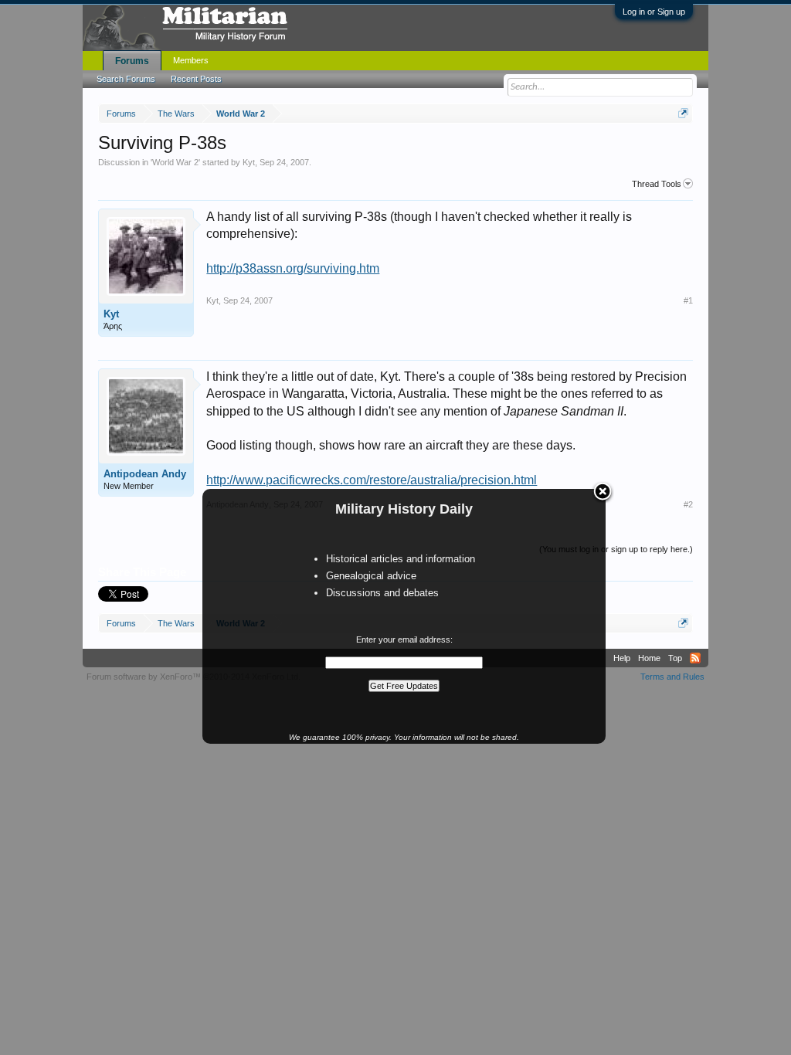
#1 (688, 300)
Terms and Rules (672, 676)
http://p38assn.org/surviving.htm (292, 268)
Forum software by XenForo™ (193, 676)
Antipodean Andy (145, 474)
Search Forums (126, 78)
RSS (695, 658)
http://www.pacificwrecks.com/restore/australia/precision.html (371, 480)
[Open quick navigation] (683, 113)
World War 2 (175, 162)
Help (621, 658)
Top (675, 658)
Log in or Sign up (654, 11)
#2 (688, 504)
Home (649, 658)
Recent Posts (196, 78)
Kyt (249, 162)
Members (191, 60)
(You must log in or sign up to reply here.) (616, 549)
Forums (132, 61)
